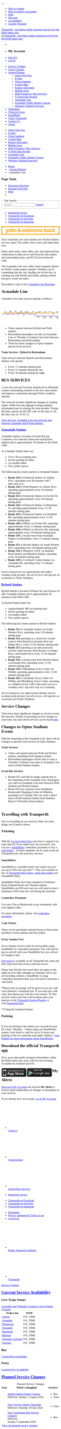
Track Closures (16, 69)
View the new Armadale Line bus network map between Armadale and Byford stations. (26, 422)
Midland (6, 1335)
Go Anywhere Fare (21, 841)
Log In (11, 60)
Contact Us (14, 121)
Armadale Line (23, 99)
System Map (21, 84)
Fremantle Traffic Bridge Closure (32, 103)
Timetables (14, 109)
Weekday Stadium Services (29, 106)
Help (10, 14)
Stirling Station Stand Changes (24, 1394)
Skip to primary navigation (22, 11)
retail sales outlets (44, 872)
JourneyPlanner (16, 72)
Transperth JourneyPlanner (31, 1000)
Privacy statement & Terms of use (26, 1215)
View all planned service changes (19, 1425)
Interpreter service (17, 212)
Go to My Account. (46, 1098)
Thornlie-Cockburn (12, 1339)
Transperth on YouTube (20, 218)
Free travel (7, 960)
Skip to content (16, 8)
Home (11, 166)
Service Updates (17, 66)
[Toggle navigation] (2, 3)
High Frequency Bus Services (31, 93)
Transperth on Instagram (21, 221)
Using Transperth (17, 118)
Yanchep (6, 1342)
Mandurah (7, 1331)
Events (18, 78)
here (55, 719)
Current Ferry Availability (15, 1369)
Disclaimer (14, 1212)
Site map (12, 17)
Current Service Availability (25, 1292)
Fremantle (7, 1327)
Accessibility (15, 20)
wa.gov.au (13, 1218)
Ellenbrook (8, 1324)
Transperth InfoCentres (21, 872)
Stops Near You (23, 75)
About (11, 124)
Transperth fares (15, 1003)
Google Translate (17, 23)
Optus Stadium (23, 81)
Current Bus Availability (14, 1356)
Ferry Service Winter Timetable (24, 1404)
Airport (6, 1316)
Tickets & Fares (16, 112)
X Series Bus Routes (26, 96)
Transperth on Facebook (21, 215)
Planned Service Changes (23, 1377)
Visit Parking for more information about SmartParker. (30, 1037)
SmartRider (14, 115)
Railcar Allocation (24, 87)
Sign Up (12, 57)
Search (39, 204)
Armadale (7, 1320)
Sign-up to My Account (14, 1087)
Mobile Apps (22, 90)
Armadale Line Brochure (41, 284)
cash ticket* (7, 850)
